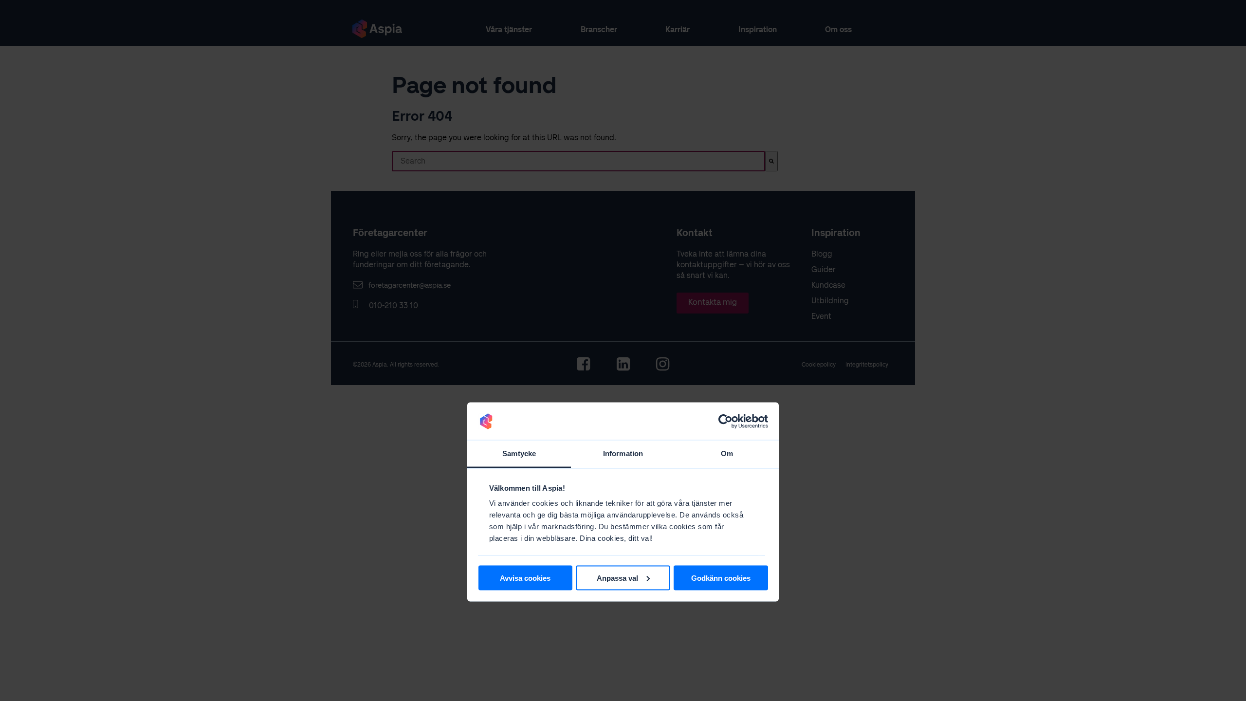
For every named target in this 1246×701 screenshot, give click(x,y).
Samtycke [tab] (519, 453)
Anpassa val (617, 577)
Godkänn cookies (721, 577)
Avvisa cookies (525, 577)
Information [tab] (623, 453)
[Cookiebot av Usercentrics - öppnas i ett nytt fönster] (725, 421)
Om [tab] (727, 453)
